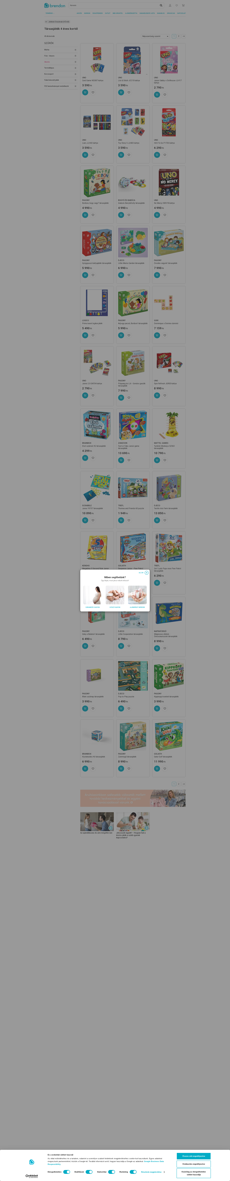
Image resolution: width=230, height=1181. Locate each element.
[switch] (89, 1172)
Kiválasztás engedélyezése (194, 1164)
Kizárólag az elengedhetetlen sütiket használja (194, 1173)
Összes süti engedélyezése (193, 1156)
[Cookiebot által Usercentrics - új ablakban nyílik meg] (31, 1176)
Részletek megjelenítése (151, 1172)
